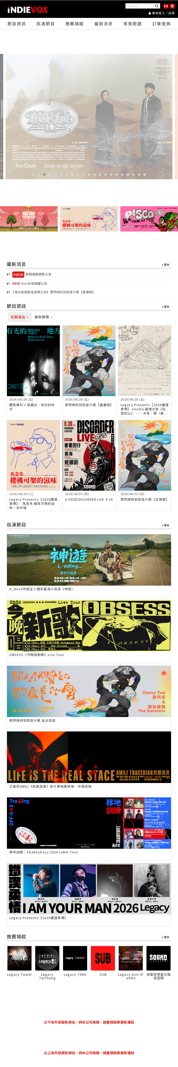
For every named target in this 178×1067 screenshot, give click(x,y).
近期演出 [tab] (18, 316)
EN (166, 6)
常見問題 (132, 23)
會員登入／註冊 (163, 13)
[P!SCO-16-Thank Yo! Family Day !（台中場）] (149, 219)
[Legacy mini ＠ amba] (131, 957)
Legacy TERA (75, 974)
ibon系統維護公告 (29, 283)
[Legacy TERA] (75, 957)
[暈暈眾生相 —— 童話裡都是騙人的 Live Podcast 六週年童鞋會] (29, 219)
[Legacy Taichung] (47, 957)
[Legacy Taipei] (19, 957)
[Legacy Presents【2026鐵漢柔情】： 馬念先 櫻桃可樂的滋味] (89, 219)
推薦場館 (74, 23)
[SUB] (103, 957)
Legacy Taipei (19, 974)
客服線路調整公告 (32, 274)
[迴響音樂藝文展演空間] (158, 957)
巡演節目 (45, 23)
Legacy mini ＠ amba (130, 976)
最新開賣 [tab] (42, 316)
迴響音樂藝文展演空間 (158, 976)
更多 (166, 264)
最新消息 (103, 23)
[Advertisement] (91, 1037)
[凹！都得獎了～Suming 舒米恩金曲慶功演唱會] (89, 116)
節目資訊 (16, 23)
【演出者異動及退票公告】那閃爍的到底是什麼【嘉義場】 (53, 292)
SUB (103, 974)
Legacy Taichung (47, 976)
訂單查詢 (161, 23)
